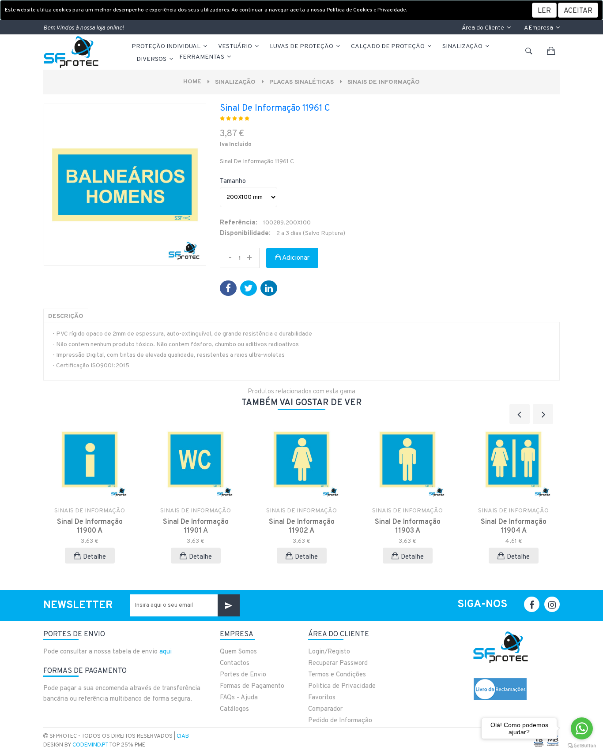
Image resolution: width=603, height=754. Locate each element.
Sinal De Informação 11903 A (408, 526)
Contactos (234, 663)
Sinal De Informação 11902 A (302, 526)
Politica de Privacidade (342, 686)
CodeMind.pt (90, 745)
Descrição (65, 316)
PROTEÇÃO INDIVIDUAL (167, 46)
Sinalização (463, 46)
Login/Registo (329, 652)
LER (544, 11)
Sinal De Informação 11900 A (90, 526)
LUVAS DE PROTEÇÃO (302, 46)
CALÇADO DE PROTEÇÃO (388, 46)
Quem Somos (238, 652)
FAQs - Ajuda (239, 698)
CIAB (183, 736)
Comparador (325, 709)
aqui (165, 652)
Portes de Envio (243, 675)
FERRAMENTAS (202, 57)
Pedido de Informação (340, 721)
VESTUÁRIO (235, 46)
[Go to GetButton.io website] (582, 745)
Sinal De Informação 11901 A (196, 526)
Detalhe (94, 557)
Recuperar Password (338, 663)
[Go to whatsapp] (582, 728)
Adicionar (295, 258)
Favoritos (321, 698)
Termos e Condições (337, 675)
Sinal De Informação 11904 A (513, 526)
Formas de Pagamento (252, 686)
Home (192, 82)
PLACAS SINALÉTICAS (301, 82)
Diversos (152, 59)
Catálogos (234, 709)
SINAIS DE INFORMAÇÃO (383, 82)
